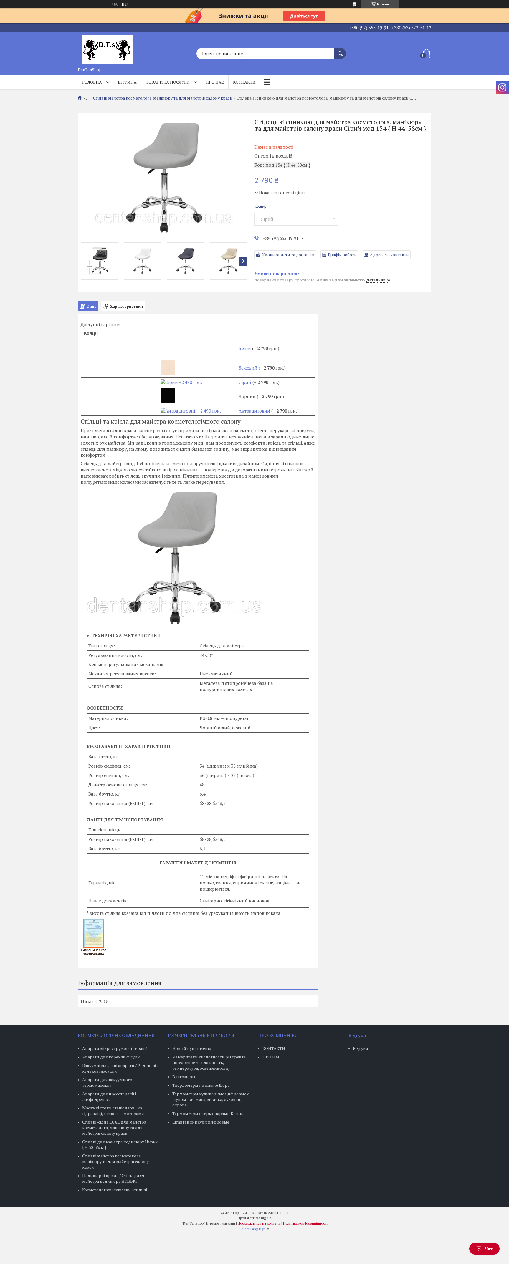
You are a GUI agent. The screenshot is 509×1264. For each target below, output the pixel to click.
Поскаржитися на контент (259, 1223)
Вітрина (127, 82)
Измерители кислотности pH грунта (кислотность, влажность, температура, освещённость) (209, 1062)
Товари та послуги (168, 82)
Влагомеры (183, 1076)
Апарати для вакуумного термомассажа (107, 1082)
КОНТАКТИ (273, 1048)
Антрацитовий (254, 411)
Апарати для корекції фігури (111, 1057)
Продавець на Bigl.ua (254, 1218)
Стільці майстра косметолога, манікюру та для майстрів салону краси (162, 98)
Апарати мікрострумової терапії (114, 1048)
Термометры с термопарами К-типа (208, 1113)
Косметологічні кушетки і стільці (114, 1189)
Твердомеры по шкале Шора (200, 1085)
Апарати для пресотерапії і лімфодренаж (109, 1096)
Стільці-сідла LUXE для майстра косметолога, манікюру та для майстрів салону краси (114, 1127)
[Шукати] (340, 51)
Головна (92, 82)
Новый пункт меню (191, 1048)
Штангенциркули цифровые (200, 1122)
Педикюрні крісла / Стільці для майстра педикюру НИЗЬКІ (113, 1178)
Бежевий (248, 368)
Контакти (244, 82)
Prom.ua (281, 1212)
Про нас (215, 82)
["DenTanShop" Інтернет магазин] (107, 48)
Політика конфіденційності (305, 1223)
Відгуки (360, 1048)
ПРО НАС (271, 1057)
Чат (489, 1248)
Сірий (245, 382)
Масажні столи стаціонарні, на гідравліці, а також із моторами (113, 1110)
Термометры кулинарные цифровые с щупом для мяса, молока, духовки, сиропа (210, 1099)
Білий (245, 348)
